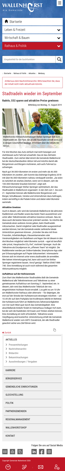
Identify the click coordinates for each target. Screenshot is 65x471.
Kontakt (10, 435)
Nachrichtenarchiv (17, 348)
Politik (9, 403)
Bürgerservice (14, 378)
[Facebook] (41, 451)
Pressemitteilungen (18, 344)
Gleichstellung (14, 394)
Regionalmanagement (18, 419)
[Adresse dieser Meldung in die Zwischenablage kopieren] (54, 330)
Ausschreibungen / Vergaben (23, 361)
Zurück (7, 332)
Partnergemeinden (16, 411)
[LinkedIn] (34, 451)
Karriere (10, 370)
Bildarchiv (13, 353)
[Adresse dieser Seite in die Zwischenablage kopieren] (20, 451)
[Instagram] (49, 451)
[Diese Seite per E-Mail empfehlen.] (5, 451)
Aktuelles (11, 339)
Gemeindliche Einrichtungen (21, 386)
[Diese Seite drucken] (12, 451)
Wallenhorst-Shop (16, 427)
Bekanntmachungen (18, 357)
